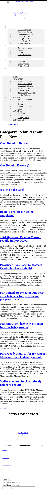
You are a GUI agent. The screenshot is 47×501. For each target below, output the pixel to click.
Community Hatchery (26, 34)
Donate (20, 52)
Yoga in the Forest (25, 32)
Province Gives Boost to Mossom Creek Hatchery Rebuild (21, 266)
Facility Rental (23, 66)
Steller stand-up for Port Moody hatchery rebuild (20, 383)
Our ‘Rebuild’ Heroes (14, 143)
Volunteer (21, 50)
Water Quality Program (26, 41)
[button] (23, 72)
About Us (12, 59)
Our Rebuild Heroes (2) (15, 165)
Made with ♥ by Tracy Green (35, 494)
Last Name (7, 485)
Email (5, 480)
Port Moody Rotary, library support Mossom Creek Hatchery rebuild (23, 355)
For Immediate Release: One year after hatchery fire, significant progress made (22, 296)
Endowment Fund (24, 55)
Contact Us (13, 68)
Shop (20, 57)
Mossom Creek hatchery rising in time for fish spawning (21, 325)
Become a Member (25, 48)
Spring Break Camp (25, 39)
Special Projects (24, 43)
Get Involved (14, 46)
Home (15, 77)
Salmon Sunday (24, 37)
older (3, 408)
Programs (13, 27)
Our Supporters (23, 64)
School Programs (24, 30)
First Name (7, 482)
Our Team (21, 61)
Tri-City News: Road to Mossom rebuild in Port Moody (20, 239)
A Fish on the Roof (12, 189)
